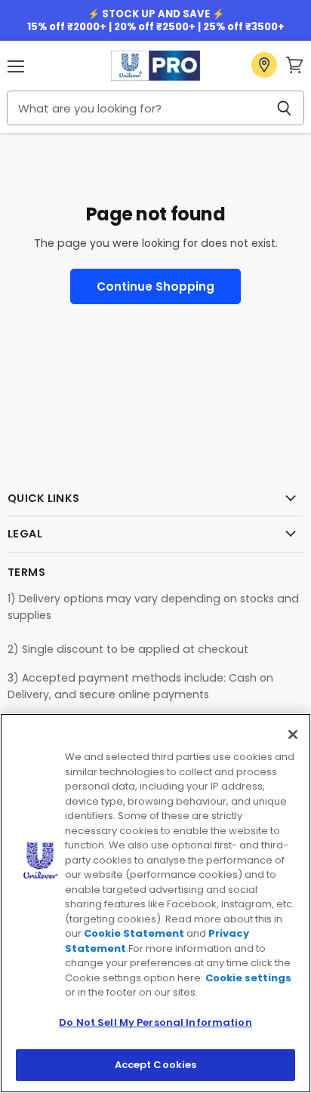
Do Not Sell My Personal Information (155, 1022)
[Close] (292, 734)
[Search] (284, 108)
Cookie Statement (134, 933)
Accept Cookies (156, 1065)
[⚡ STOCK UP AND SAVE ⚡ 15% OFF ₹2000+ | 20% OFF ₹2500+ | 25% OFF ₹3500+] (155, 20)
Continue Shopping (155, 286)
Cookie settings (248, 978)
